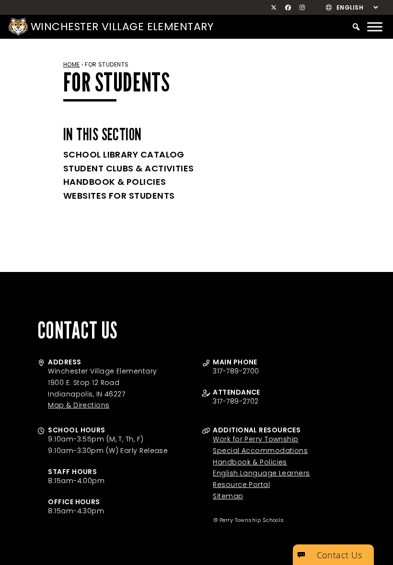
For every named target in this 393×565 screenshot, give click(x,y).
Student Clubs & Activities (128, 168)
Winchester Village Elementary (122, 26)
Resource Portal (241, 484)
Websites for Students (118, 196)
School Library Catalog (124, 154)
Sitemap (228, 496)
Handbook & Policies (114, 182)
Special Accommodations (260, 450)
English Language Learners (261, 473)
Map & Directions (78, 405)
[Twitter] (273, 7)
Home (71, 64)
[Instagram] (302, 7)
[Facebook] (288, 7)
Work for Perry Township (255, 439)
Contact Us (339, 555)
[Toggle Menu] (374, 26)
